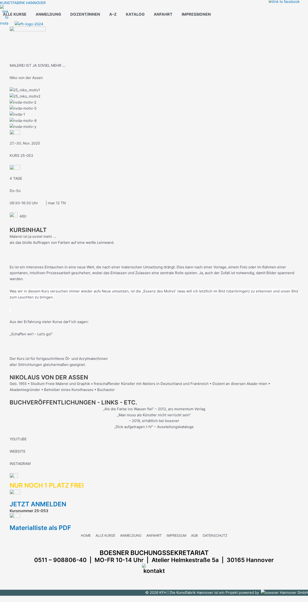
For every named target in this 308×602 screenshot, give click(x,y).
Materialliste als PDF (40, 527)
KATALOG (135, 14)
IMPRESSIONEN (196, 14)
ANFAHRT (163, 14)
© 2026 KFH (156, 592)
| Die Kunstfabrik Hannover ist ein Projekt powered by (214, 592)
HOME (86, 535)
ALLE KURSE (14, 14)
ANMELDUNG (48, 14)
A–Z (113, 14)
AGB (194, 535)
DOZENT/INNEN (85, 14)
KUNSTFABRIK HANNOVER (23, 2)
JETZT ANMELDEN (39, 504)
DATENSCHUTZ (215, 535)
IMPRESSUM (176, 535)
